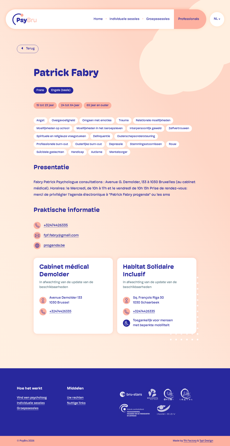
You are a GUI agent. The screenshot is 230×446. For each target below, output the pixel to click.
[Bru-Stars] (131, 394)
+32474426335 (56, 225)
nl (216, 19)
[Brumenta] (153, 394)
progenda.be (54, 245)
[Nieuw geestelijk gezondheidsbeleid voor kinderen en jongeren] (185, 394)
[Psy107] (169, 394)
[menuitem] (98, 19)
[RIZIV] (165, 410)
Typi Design (206, 441)
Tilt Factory (190, 441)
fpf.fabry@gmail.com (61, 235)
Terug (30, 48)
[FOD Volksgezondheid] (135, 410)
